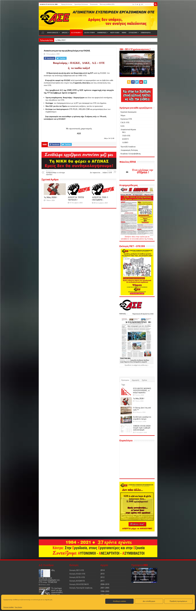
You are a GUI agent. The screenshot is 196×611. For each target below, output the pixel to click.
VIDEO (124, 32)
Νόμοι (123, 115)
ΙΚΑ (124, 132)
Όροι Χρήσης (18, 607)
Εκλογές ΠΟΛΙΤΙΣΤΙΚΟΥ (79, 584)
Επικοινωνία (94, 4)
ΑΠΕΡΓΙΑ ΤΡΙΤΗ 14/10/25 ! (76, 198)
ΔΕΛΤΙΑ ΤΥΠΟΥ (89, 32)
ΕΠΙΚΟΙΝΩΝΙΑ (146, 32)
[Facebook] (135, 4)
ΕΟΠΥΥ (125, 139)
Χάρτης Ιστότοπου (66, 4)
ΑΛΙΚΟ (125, 142)
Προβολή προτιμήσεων (178, 601)
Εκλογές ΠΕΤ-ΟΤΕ (77, 570)
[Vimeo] (142, 4)
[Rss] (133, 4)
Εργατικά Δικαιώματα (128, 112)
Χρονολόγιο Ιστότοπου (81, 4)
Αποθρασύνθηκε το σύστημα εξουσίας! (55, 172)
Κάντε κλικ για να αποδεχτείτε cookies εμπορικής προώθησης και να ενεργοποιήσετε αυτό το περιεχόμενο (137, 63)
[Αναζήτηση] (155, 4)
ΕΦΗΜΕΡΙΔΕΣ (102, 32)
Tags (123, 385)
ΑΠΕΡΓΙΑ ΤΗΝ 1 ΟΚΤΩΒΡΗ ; (100, 198)
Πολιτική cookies (8, 607)
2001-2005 (104, 588)
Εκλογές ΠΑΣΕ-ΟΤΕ (77, 574)
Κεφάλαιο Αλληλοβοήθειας (131, 154)
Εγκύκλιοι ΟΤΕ (126, 119)
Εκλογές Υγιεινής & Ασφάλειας (81, 588)
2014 (102, 570)
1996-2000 (104, 591)
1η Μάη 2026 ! (60, 40)
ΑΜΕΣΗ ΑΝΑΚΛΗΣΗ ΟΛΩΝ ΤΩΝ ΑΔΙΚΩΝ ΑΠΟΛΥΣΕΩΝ (142, 428)
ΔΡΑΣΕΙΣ (65, 32)
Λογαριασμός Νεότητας (129, 150)
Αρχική (43, 32)
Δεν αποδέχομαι (149, 601)
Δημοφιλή (135, 380)
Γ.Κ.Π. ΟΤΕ (125, 122)
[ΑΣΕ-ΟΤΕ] (98, 18)
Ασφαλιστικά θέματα (128, 129)
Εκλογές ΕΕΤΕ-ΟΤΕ (77, 577)
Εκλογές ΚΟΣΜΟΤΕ (77, 581)
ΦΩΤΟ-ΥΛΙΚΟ (114, 32)
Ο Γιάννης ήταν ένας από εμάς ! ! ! (142, 409)
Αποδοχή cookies (119, 601)
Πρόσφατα (125, 380)
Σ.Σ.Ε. (123, 126)
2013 (102, 574)
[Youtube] (140, 4)
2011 (102, 581)
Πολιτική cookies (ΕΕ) (107, 4)
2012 (102, 577)
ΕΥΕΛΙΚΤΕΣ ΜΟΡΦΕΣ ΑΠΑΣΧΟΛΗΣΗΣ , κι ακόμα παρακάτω (142, 390)
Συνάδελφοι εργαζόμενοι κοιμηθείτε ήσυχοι (142, 418)
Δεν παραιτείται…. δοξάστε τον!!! (101, 171)
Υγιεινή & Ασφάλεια (128, 147)
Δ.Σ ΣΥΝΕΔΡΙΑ (76, 32)
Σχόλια (144, 380)
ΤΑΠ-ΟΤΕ (126, 136)
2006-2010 (104, 584)
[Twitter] (137, 4)
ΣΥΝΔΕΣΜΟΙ (133, 32)
